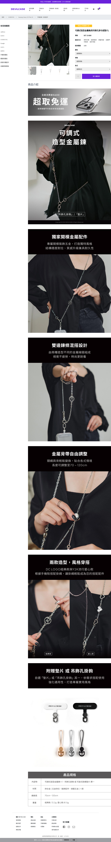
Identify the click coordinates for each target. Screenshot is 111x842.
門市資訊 (86, 9)
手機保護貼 (4, 55)
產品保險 (54, 823)
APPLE (3, 32)
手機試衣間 (41, 9)
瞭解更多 (66, 840)
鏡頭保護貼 (4, 58)
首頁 (3, 17)
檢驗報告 (33, 826)
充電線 (42, 826)
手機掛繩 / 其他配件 (54, 9)
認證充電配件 (5, 62)
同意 (74, 840)
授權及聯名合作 (76, 9)
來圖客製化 (44, 820)
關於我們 (18, 823)
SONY (2, 36)
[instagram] (69, 827)
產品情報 (65, 9)
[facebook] (64, 827)
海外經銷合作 (55, 829)
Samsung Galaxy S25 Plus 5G (25, 17)
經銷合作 (18, 826)
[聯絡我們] (74, 827)
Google (3, 43)
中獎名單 (54, 820)
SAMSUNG (11, 17)
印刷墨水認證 (55, 826)
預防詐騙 (18, 829)
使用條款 (18, 820)
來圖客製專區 (5, 66)
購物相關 (33, 823)
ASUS (2, 47)
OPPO (2, 51)
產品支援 (33, 820)
